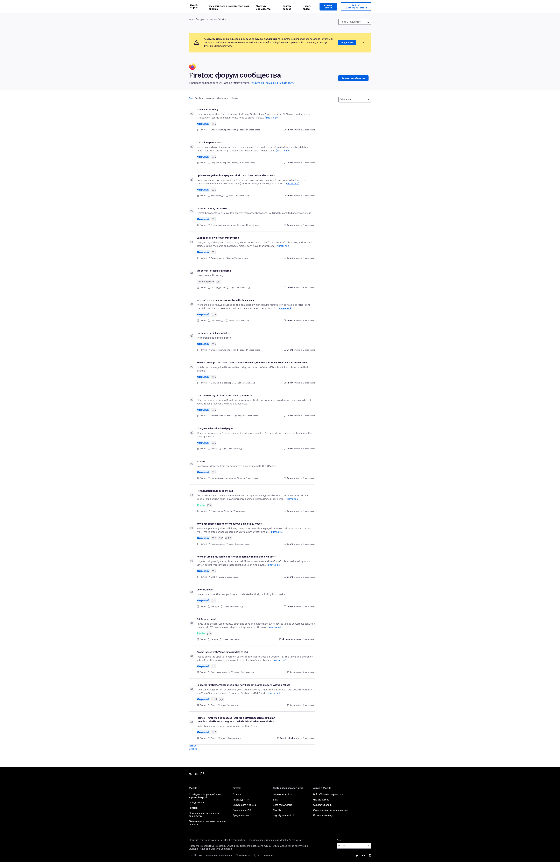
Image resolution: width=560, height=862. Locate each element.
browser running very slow (212, 208)
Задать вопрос (287, 7)
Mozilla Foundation (235, 840)
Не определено (218, 287)
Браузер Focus (241, 815)
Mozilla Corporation (291, 840)
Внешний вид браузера (222, 383)
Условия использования (219, 855)
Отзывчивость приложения (223, 130)
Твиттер (193, 807)
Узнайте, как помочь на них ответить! (272, 83)
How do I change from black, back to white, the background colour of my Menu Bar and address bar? (252, 362)
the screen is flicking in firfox (213, 333)
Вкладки (214, 639)
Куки (256, 855)
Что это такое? (321, 799)
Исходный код (196, 802)
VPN (213, 577)
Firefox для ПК (241, 799)
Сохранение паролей (221, 162)
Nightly (277, 810)
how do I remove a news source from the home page (225, 300)
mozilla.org (195, 855)
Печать (214, 448)
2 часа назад (309, 130)
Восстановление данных (222, 416)
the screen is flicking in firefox (214, 270)
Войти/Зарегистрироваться (356, 6)
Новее (192, 746)
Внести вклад (307, 7)
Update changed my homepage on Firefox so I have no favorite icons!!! (236, 175)
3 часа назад (309, 448)
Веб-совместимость (220, 672)
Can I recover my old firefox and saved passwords (224, 395)
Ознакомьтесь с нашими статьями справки (229, 7)
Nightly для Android (284, 815)
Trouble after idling (207, 109)
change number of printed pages (215, 428)
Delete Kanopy (205, 589)
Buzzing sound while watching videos (218, 237)
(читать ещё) (271, 117)
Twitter (357, 855)
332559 (201, 461)
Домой (192, 19)
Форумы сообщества (263, 7)
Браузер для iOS (242, 810)
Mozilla (196, 774)
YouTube (363, 855)
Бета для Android (282, 805)
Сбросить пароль (322, 805)
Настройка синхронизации (223, 478)
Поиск (367, 22)
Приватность (243, 855)
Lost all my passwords (209, 142)
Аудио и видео (217, 258)
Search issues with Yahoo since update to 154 (222, 652)
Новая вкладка (218, 195)
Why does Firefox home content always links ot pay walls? (229, 523)
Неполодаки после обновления (215, 490)
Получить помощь (323, 815)
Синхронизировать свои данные (330, 810)
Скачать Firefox (328, 6)
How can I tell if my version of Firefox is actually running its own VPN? (236, 556)
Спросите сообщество (353, 78)
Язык (339, 840)
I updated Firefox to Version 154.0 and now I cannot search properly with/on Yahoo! (243, 685)
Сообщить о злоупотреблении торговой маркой (205, 796)
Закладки (215, 606)
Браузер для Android (244, 805)
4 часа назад (309, 672)
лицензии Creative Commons (216, 848)
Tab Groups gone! (206, 619)
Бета (275, 799)
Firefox (203, 130)
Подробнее (347, 42)
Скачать (237, 794)
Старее (193, 748)
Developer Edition (283, 794)
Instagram (370, 855)
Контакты (268, 855)
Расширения (217, 511)
